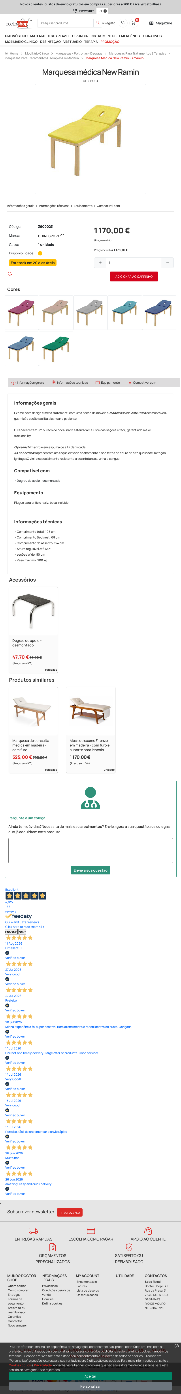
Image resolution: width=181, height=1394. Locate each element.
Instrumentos (103, 36)
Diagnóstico (16, 36)
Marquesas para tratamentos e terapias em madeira (42, 58)
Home (11, 53)
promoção (109, 41)
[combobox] (99, 11)
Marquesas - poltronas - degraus (79, 53)
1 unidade (46, 244)
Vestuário (72, 41)
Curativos (152, 36)
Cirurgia (80, 36)
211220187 (86, 11)
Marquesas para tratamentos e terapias (137, 53)
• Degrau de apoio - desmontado (37, 480)
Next (22, 932)
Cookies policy (20, 1365)
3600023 (45, 226)
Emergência (130, 36)
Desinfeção (50, 41)
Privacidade (43, 1365)
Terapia (91, 41)
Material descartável (50, 36)
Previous (11, 932)
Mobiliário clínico (21, 41)
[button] (106, 11)
